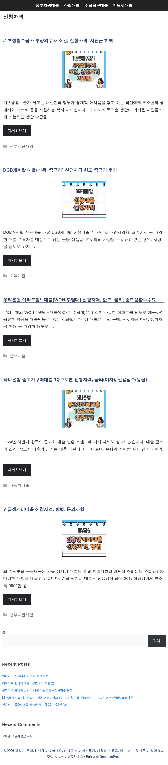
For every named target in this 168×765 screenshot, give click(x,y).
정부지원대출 (47, 5)
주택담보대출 (96, 5)
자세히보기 (17, 131)
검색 (5, 632)
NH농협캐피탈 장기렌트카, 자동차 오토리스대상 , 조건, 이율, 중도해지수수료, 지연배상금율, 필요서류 (67, 697)
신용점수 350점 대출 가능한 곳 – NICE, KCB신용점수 (36, 704)
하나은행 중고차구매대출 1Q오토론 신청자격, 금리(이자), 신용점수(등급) (75, 379)
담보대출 (17, 356)
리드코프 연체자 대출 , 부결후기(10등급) (28, 683)
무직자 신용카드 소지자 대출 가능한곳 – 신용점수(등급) (37, 690)
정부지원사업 (21, 146)
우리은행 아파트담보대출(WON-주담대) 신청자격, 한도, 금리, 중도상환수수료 (79, 299)
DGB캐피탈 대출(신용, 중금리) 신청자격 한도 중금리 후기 (60, 170)
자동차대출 (19, 485)
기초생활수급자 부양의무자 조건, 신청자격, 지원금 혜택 (58, 40)
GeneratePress (110, 756)
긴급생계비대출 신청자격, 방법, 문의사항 (43, 509)
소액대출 (72, 5)
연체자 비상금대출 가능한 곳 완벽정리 (26, 676)
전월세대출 (123, 5)
